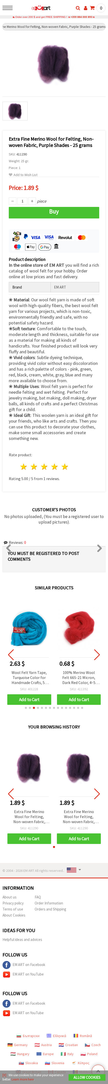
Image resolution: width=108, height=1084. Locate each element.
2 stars (34, 467)
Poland (92, 1054)
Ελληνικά (59, 1036)
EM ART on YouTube (28, 974)
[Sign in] (85, 8)
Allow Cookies (87, 1077)
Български (31, 1036)
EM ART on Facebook (29, 964)
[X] (4, 1075)
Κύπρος (83, 1063)
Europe (48, 1054)
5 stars (65, 467)
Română (86, 1036)
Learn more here (23, 1079)
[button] (26, 708)
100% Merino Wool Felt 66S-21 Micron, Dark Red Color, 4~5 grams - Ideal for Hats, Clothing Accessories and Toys (79, 678)
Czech (96, 1045)
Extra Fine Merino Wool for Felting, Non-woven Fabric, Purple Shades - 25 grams (29, 817)
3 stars (44, 467)
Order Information (49, 903)
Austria (46, 1045)
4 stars (54, 467)
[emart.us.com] (33, 9)
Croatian (71, 1045)
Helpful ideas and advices (22, 939)
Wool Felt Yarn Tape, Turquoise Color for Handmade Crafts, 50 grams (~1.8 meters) (29, 678)
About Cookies (14, 915)
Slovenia (57, 1063)
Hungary (23, 1054)
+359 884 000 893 (81, 17)
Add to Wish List (25, 175)
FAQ (38, 897)
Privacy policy (13, 903)
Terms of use (13, 909)
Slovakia (31, 1063)
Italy (70, 1054)
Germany (21, 1045)
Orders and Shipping (50, 909)
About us (10, 897)
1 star (24, 467)
